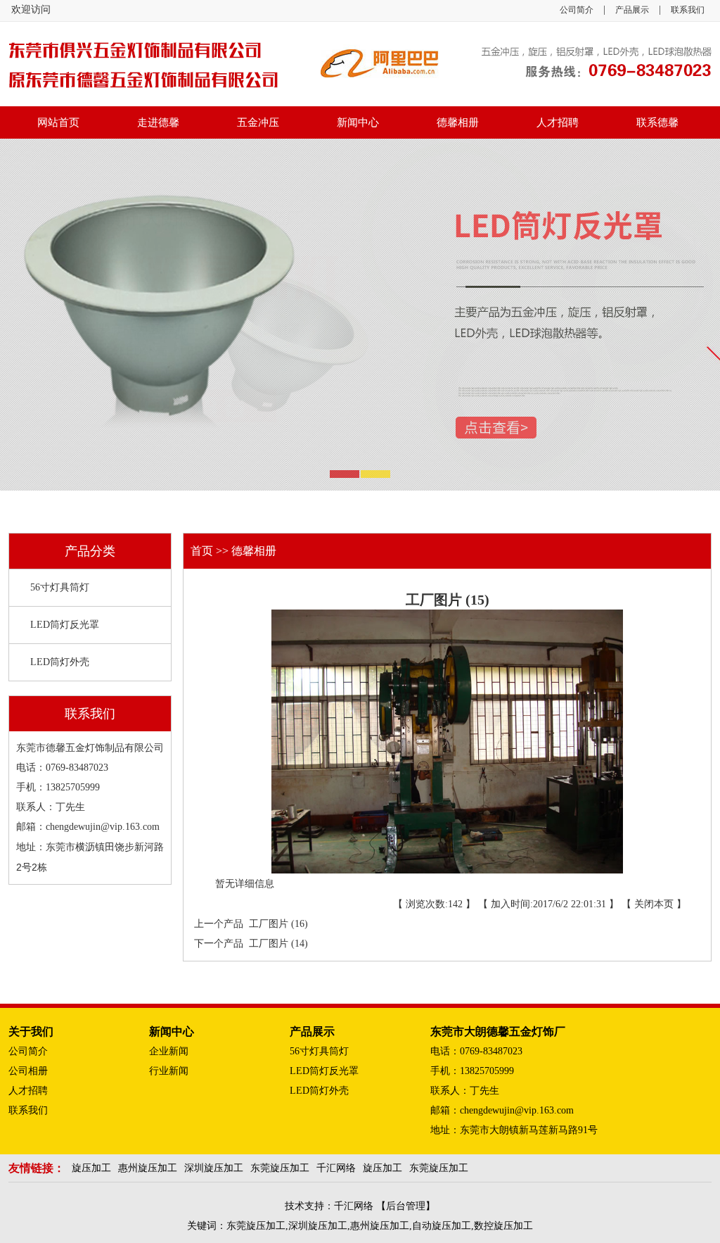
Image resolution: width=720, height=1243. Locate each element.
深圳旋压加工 (213, 1168)
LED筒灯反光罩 (64, 624)
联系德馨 (657, 122)
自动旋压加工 (441, 1225)
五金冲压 (258, 122)
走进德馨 (158, 122)
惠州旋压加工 (147, 1168)
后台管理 (405, 1206)
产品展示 (632, 10)
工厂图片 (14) (275, 943)
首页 (203, 551)
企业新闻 (168, 1051)
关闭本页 (654, 904)
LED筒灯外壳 (59, 662)
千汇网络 (336, 1168)
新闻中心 (358, 122)
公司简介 (576, 10)
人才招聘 (557, 122)
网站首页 (58, 122)
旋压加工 (91, 1168)
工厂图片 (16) (275, 924)
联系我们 (688, 10)
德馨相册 (458, 122)
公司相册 (28, 1071)
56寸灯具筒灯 (59, 587)
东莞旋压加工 (279, 1168)
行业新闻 (168, 1071)
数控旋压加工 (503, 1225)
